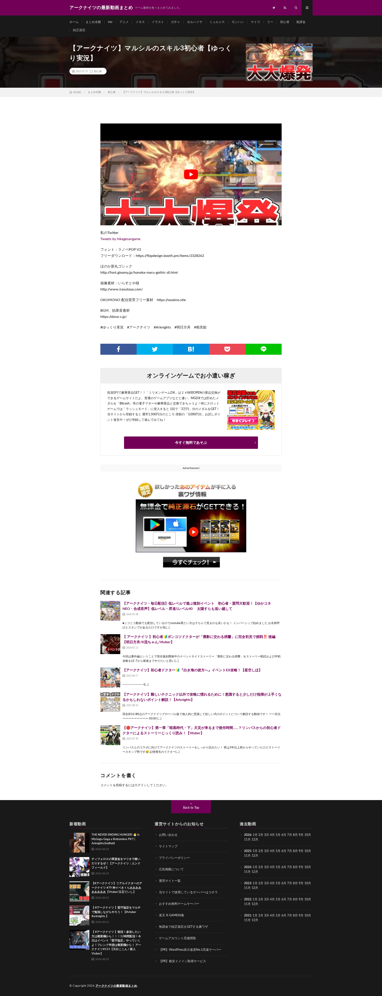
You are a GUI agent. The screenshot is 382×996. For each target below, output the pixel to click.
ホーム (74, 22)
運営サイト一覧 (170, 880)
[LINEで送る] (263, 349)
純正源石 (79, 30)
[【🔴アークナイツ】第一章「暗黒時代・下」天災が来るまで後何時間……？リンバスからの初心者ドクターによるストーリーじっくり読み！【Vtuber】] (110, 735)
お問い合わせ (168, 835)
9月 (301, 851)
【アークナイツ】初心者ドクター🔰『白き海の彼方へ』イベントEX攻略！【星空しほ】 (192, 670)
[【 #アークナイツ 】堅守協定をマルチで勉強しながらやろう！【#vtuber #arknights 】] (79, 916)
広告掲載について (171, 869)
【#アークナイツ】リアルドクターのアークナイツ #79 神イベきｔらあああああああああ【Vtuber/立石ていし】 (117, 888)
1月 (255, 835)
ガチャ (175, 22)
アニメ (124, 22)
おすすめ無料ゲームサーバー (179, 903)
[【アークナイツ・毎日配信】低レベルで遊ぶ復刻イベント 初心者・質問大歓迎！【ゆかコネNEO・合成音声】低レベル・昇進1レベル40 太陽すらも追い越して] (110, 611)
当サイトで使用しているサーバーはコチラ (188, 892)
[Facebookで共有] (118, 349)
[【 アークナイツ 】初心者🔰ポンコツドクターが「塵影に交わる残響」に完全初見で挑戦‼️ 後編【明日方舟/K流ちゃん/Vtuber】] (110, 644)
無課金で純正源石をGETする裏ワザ (183, 926)
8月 (295, 835)
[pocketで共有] (227, 349)
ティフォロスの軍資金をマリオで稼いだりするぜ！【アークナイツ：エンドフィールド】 (116, 863)
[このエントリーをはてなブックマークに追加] (191, 349)
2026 (247, 835)
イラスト (158, 22)
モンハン (238, 22)
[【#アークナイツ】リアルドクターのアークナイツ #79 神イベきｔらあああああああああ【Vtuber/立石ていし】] (79, 891)
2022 (247, 899)
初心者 (284, 22)
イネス (140, 22)
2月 (260, 835)
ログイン (140, 785)
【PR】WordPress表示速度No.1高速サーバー (190, 949)
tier (110, 22)
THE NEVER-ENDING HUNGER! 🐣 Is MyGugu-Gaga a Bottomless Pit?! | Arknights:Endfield (115, 839)
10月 (307, 851)
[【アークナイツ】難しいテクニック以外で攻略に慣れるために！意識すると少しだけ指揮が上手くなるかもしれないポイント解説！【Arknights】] (110, 702)
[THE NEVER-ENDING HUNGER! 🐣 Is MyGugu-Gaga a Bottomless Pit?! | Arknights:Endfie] (79, 843)
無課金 (301, 22)
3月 (266, 835)
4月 (272, 835)
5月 (278, 835)
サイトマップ (168, 846)
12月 (255, 855)
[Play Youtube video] (191, 174)
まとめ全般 (93, 22)
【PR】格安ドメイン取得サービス (182, 961)
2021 (247, 915)
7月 (289, 835)
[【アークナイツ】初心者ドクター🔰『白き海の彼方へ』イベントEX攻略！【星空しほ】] (110, 677)
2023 (247, 883)
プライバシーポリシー (174, 857)
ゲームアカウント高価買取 (177, 938)
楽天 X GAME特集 (171, 915)
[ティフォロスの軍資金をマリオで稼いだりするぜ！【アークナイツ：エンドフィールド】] (79, 867)
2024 (247, 867)
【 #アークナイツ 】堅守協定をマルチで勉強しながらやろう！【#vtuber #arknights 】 (116, 912)
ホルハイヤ (194, 22)
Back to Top (191, 807)
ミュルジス (217, 22)
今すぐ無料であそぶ (191, 442)
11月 (247, 855)
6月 (283, 835)
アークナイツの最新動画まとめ (116, 986)
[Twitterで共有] (155, 349)
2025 (247, 851)
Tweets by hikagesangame (120, 239)
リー (270, 22)
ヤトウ (255, 22)
